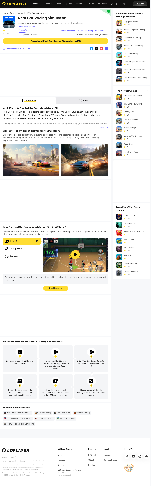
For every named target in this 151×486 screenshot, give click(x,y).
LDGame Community (107, 4)
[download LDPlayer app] (117, 4)
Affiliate (91, 4)
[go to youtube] (133, 456)
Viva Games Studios (26, 27)
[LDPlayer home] (14, 4)
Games (12, 13)
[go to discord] (146, 456)
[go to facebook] (126, 456)
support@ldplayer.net (32, 469)
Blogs (58, 4)
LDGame (80, 4)
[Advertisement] (55, 75)
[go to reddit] (139, 456)
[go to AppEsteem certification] (129, 467)
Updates (68, 4)
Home (5, 13)
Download (140, 4)
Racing (20, 13)
